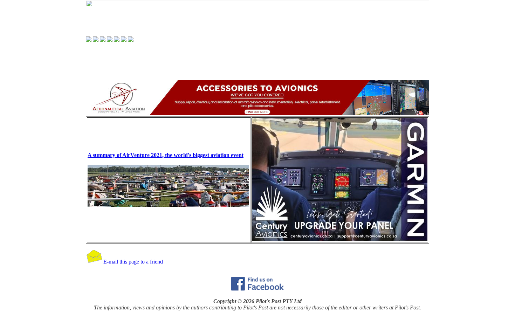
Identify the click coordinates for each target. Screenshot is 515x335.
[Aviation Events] (102, 40)
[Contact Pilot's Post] (130, 40)
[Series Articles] (95, 40)
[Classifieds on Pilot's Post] (116, 40)
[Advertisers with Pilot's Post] (123, 40)
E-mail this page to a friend (133, 262)
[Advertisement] (257, 60)
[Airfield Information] (109, 40)
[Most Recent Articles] (88, 40)
